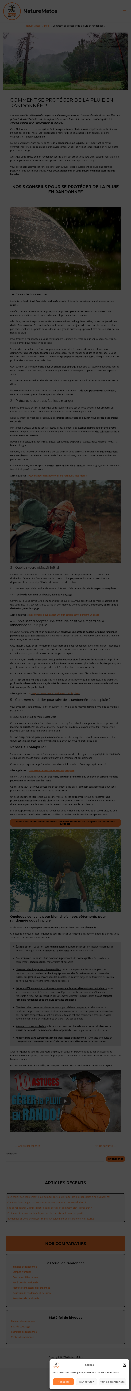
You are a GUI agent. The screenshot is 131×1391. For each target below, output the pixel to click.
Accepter (63, 1381)
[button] (124, 1364)
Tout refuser (86, 1381)
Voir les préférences (112, 1381)
